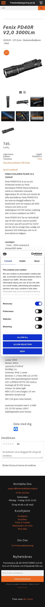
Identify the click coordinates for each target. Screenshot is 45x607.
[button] (3, 3)
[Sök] (41, 8)
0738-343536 (22, 493)
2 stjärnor (6, 444)
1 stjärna (4, 444)
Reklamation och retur (22, 525)
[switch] (38, 311)
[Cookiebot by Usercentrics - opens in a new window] (31, 254)
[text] (22, 144)
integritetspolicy (22, 587)
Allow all (22, 337)
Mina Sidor (22, 529)
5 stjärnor (13, 444)
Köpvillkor (22, 519)
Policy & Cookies (22, 522)
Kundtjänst (23, 516)
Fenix (40, 159)
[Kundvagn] (40, 3)
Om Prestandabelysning (22, 545)
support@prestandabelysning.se (22, 488)
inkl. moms (28, 599)
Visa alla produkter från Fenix (16, 163)
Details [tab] (23, 261)
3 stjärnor (8, 444)
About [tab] (37, 261)
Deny (22, 351)
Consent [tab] (8, 261)
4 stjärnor (10, 444)
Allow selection (23, 344)
